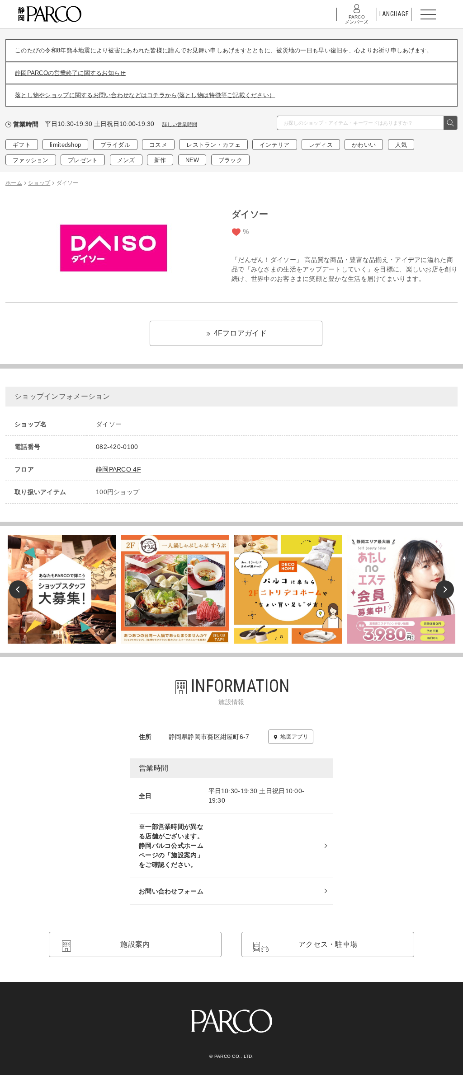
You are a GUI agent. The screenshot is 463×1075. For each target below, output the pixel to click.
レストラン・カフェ (213, 144)
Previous (18, 589)
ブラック (230, 160)
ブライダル (115, 144)
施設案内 (135, 944)
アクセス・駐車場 (327, 944)
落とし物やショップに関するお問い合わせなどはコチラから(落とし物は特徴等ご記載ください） (145, 95)
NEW (192, 160)
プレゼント (83, 160)
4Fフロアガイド (239, 333)
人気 (401, 144)
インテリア (274, 144)
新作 (160, 160)
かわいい (364, 144)
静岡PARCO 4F (118, 469)
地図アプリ (294, 737)
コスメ (158, 144)
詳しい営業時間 (179, 124)
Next (445, 589)
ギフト (22, 144)
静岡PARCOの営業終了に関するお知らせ (70, 73)
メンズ (126, 160)
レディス (321, 144)
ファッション (31, 160)
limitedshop (65, 144)
